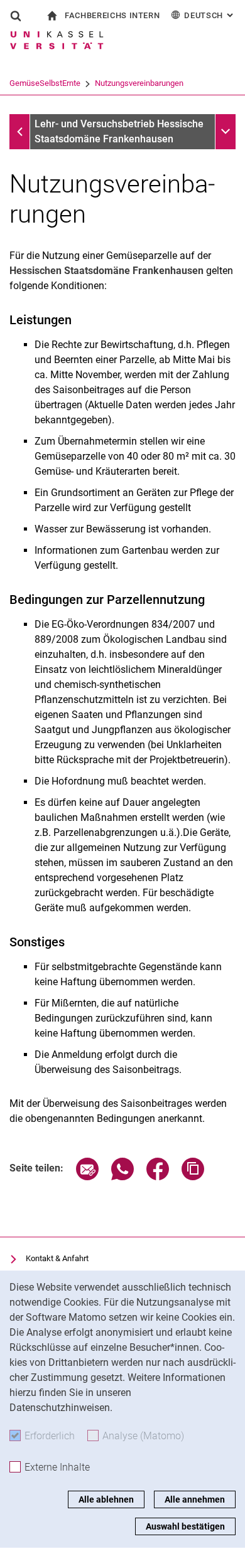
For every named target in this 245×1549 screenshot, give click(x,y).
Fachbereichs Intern (112, 15)
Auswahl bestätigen (185, 1526)
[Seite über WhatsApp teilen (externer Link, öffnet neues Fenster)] (122, 1177)
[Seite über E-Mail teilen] (87, 1177)
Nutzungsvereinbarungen (139, 83)
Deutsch (210, 15)
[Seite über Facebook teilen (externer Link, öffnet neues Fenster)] (157, 1177)
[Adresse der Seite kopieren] (193, 1177)
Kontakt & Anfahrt (57, 1258)
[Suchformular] (15, 15)
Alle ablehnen (106, 1499)
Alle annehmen (195, 1499)
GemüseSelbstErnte (44, 83)
